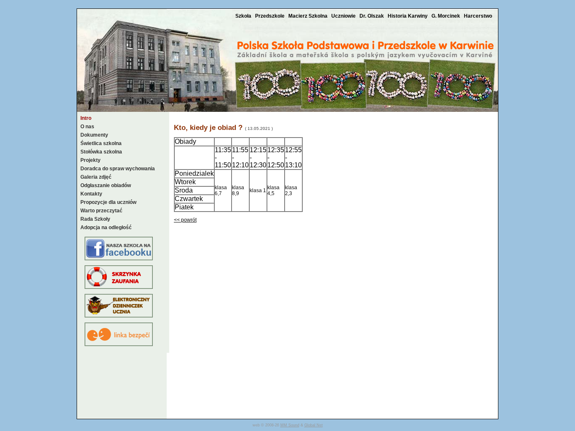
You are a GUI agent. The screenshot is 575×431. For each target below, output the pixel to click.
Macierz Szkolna (308, 16)
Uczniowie (344, 16)
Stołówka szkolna (101, 152)
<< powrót (185, 220)
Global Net (313, 425)
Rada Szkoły (95, 219)
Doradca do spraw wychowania (117, 169)
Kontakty (91, 194)
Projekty (90, 160)
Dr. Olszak (372, 16)
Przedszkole (270, 16)
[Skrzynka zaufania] (118, 287)
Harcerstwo (478, 16)
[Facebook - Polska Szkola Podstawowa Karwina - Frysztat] (118, 259)
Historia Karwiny (408, 16)
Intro (85, 118)
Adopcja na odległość (106, 227)
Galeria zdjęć (96, 177)
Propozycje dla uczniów (108, 202)
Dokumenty (94, 135)
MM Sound (289, 425)
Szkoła (244, 16)
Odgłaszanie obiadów (105, 185)
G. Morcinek (446, 16)
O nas (87, 127)
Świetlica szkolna (101, 143)
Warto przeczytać (101, 211)
